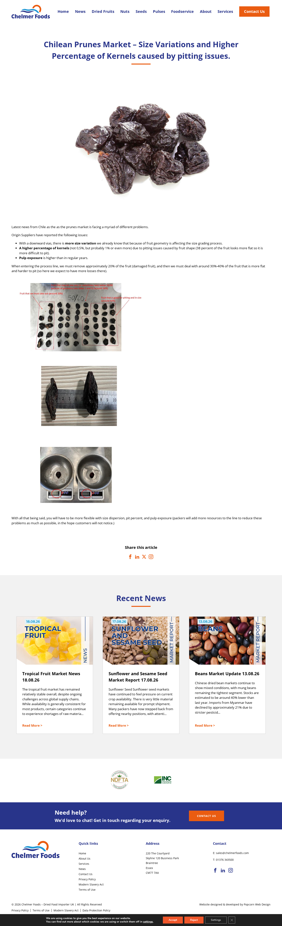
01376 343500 (225, 859)
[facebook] (215, 871)
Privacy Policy (87, 879)
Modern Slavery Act (91, 884)
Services (225, 11)
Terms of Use (87, 889)
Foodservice (182, 11)
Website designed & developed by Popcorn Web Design (234, 904)
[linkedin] (223, 871)
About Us (84, 858)
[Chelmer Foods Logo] (31, 17)
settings (148, 922)
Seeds (141, 11)
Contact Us (254, 11)
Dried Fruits (103, 11)
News (80, 11)
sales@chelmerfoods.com (232, 853)
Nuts (124, 11)
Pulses (159, 11)
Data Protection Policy (96, 910)
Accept (173, 920)
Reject (194, 920)
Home (63, 11)
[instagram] (230, 871)
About (206, 11)
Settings (216, 920)
